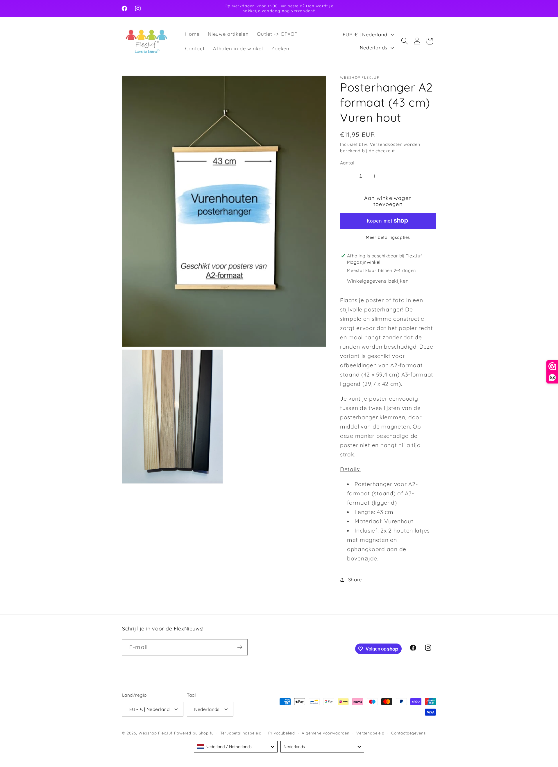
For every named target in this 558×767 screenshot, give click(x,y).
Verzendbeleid (370, 733)
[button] (404, 41)
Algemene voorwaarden (326, 733)
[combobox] (236, 746)
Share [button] (355, 579)
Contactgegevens (408, 733)
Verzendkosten (386, 144)
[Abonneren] (239, 647)
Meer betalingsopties (388, 237)
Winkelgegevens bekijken (378, 281)
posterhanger (383, 309)
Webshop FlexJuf (156, 733)
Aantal (347, 163)
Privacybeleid (281, 733)
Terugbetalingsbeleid (241, 733)
